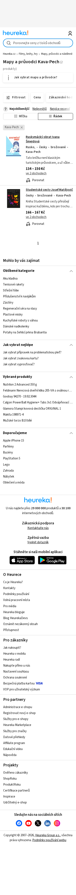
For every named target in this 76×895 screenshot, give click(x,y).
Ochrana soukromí (15, 677)
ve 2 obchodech (36, 173)
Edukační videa (13, 749)
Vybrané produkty (17, 376)
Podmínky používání (16, 594)
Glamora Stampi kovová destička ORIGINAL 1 (32, 408)
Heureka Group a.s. (47, 835)
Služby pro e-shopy (15, 719)
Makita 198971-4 (13, 414)
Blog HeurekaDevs (15, 618)
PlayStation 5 (11, 458)
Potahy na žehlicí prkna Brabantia (25, 332)
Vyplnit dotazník (38, 542)
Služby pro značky (15, 731)
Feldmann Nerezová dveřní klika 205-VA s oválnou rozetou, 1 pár (38, 390)
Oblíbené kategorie (18, 270)
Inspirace (9, 796)
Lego (6, 464)
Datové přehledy (14, 737)
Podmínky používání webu (49, 840)
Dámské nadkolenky (16, 326)
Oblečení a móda (13, 482)
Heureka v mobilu (14, 653)
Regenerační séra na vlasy (20, 308)
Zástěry (8, 302)
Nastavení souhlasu (16, 671)
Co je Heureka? (13, 582)
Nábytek (8, 476)
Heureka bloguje (14, 612)
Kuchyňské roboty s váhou (20, 320)
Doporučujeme (15, 433)
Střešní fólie (11, 290)
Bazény (8, 452)
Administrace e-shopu (17, 707)
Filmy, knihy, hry (28, 54)
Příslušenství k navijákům (19, 296)
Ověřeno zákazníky (15, 772)
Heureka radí (11, 659)
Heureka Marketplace (17, 725)
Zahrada (8, 470)
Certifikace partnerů (16, 790)
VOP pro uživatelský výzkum (21, 689)
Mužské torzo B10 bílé (17, 420)
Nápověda (9, 755)
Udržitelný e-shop (15, 802)
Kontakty (9, 588)
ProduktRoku (12, 784)
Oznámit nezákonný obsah (20, 624)
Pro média (9, 606)
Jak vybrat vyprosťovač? (19, 364)
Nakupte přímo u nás (16, 665)
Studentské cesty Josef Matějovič (49, 190)
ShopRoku (10, 778)
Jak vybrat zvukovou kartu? (21, 358)
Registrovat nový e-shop (19, 713)
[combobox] (38, 43)
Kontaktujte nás (38, 528)
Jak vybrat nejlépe (18, 344)
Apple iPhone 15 (13, 440)
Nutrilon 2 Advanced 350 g (20, 384)
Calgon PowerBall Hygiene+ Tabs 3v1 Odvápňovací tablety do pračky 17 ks (38, 402)
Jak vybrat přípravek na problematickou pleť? (32, 352)
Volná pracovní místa (16, 600)
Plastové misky (13, 314)
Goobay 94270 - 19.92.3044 (19, 396)
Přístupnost (11, 630)
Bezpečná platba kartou (19, 683)
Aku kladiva (10, 278)
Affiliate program (14, 743)
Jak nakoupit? (12, 647)
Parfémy (8, 446)
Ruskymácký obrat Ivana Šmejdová (38, 159)
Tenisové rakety (13, 284)
